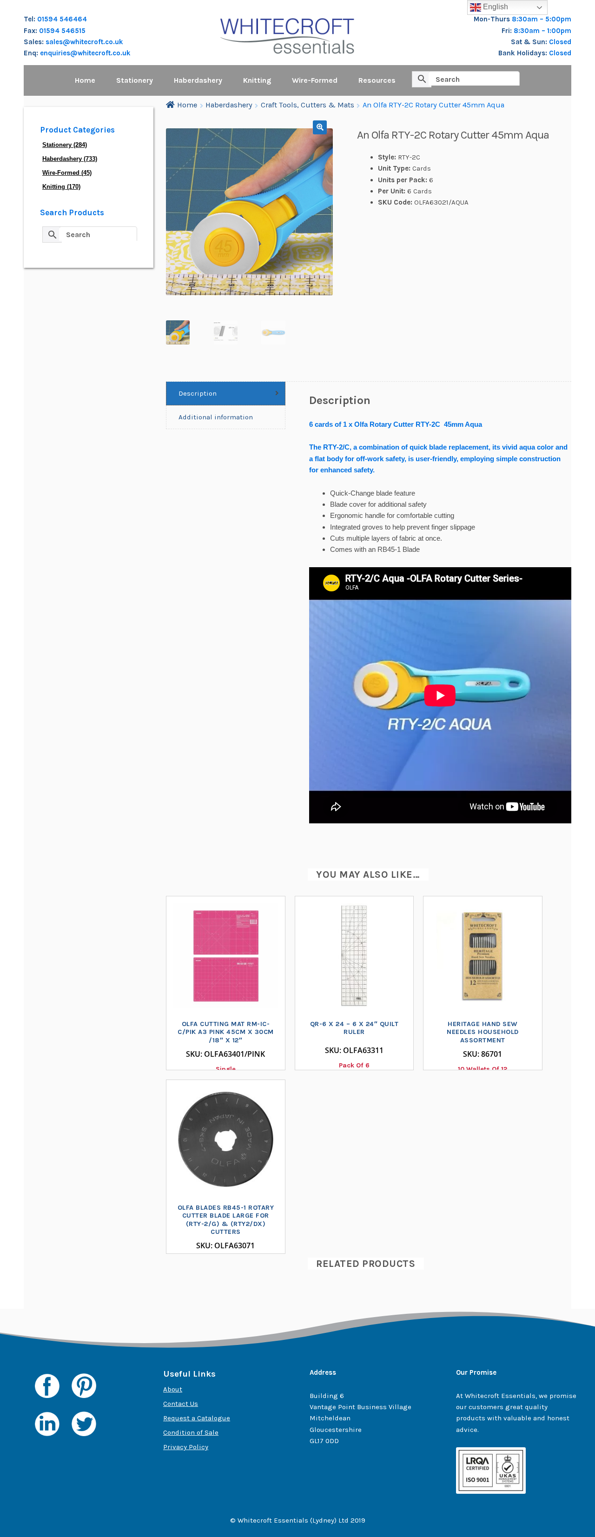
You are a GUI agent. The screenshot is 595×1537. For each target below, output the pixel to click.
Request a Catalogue (196, 1418)
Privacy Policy (185, 1447)
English (494, 7)
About (172, 1389)
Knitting (257, 80)
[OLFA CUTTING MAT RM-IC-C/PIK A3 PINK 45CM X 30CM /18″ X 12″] (225, 955)
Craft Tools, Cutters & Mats (307, 104)
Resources (377, 80)
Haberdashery (198, 80)
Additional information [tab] (215, 417)
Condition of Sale (190, 1432)
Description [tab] (197, 393)
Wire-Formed (314, 80)
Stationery (134, 80)
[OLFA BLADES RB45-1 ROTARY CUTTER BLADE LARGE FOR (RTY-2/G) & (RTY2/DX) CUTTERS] (225, 1139)
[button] (320, 127)
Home (85, 80)
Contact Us (180, 1403)
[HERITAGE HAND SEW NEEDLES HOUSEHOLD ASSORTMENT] (482, 955)
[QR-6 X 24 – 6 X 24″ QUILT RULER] (354, 955)
